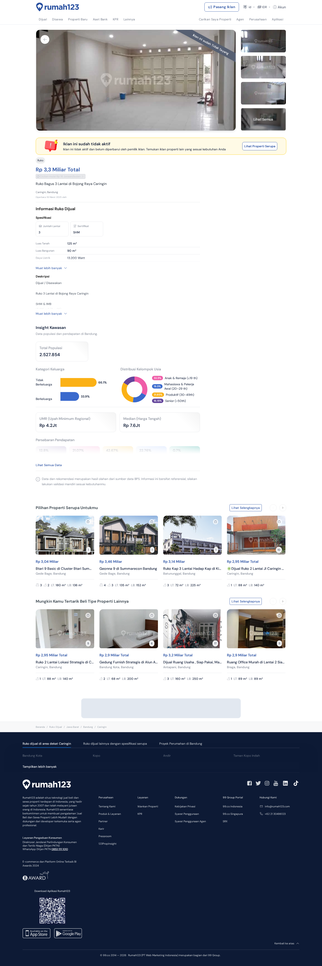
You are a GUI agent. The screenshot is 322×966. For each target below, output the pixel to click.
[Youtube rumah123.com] (275, 783)
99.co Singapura (233, 814)
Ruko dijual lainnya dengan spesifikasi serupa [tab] (115, 744)
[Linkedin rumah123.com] (285, 783)
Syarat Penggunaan (187, 814)
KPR (140, 814)
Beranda (40, 726)
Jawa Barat (72, 726)
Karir (101, 829)
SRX (225, 821)
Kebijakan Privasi (185, 806)
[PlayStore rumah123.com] (68, 933)
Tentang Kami (107, 806)
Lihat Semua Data (49, 465)
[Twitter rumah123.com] (258, 783)
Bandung (88, 726)
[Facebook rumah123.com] (249, 783)
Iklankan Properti (148, 806)
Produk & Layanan (110, 814)
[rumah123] (47, 785)
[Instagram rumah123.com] (267, 783)
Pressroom (105, 836)
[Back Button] (45, 39)
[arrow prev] (273, 507)
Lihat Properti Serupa (259, 146)
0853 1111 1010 (59, 849)
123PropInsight (108, 843)
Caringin (101, 726)
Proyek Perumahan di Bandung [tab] (180, 744)
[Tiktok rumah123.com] (295, 783)
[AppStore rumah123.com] (36, 933)
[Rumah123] (57, 7)
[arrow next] (282, 507)
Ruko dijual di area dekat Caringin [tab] (47, 744)
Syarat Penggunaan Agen (190, 821)
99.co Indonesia (232, 806)
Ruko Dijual (55, 726)
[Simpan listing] (88, 521)
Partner (103, 821)
